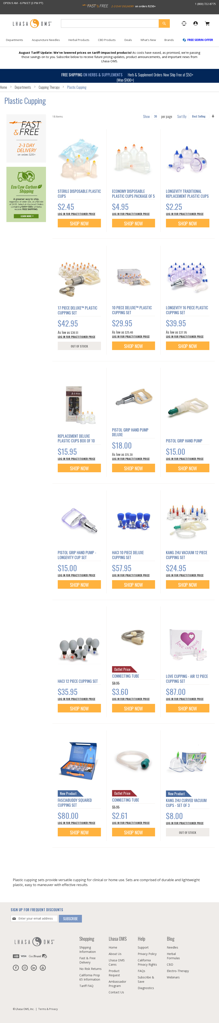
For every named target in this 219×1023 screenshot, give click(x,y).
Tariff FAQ (86, 986)
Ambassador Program (117, 983)
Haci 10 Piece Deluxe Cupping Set (128, 555)
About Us (115, 954)
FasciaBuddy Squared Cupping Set (75, 802)
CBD (170, 964)
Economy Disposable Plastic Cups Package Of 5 (133, 193)
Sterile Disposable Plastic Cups (79, 193)
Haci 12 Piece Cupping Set (78, 681)
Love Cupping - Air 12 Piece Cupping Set (187, 678)
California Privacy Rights (147, 962)
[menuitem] (14, 40)
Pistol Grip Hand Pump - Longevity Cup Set (77, 555)
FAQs (141, 971)
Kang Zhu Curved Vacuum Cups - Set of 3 (186, 803)
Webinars (173, 977)
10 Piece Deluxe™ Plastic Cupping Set (132, 310)
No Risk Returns (90, 969)
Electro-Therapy (178, 971)
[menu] (109, 41)
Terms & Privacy (48, 1009)
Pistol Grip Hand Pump (184, 440)
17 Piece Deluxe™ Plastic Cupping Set (77, 310)
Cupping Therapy (49, 87)
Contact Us (116, 992)
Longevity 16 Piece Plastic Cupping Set (187, 310)
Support (143, 947)
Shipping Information (87, 949)
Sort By (181, 116)
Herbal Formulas (173, 956)
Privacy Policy (147, 954)
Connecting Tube (125, 676)
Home (4, 87)
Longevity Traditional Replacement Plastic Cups (187, 193)
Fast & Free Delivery (87, 960)
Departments (23, 87)
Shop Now (79, 223)
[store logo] (32, 24)
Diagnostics (146, 988)
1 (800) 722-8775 (205, 4)
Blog (170, 938)
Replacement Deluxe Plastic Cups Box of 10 (76, 438)
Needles (172, 947)
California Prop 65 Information (89, 977)
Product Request (114, 973)
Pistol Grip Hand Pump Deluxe (130, 432)
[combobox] (115, 23)
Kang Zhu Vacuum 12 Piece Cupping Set (186, 555)
